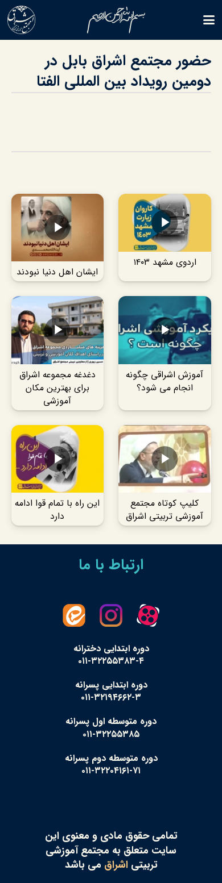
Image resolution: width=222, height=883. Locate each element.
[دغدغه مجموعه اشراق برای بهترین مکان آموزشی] (57, 353)
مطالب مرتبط (111, 175)
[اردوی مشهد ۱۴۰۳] (164, 237)
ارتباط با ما (111, 565)
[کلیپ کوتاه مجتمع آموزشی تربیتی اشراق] (164, 475)
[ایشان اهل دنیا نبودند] (57, 237)
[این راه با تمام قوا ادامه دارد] (57, 475)
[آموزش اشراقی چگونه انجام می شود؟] (164, 353)
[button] (209, 20)
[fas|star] (148, 615)
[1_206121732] (21, 20)
